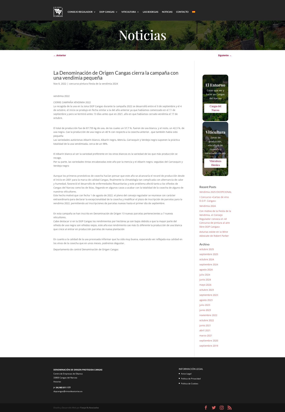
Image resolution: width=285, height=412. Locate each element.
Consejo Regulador (80, 11)
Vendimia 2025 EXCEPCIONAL (215, 191)
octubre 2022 (206, 320)
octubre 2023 (206, 289)
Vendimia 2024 (207, 205)
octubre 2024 (206, 259)
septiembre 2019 (208, 345)
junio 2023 (205, 310)
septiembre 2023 (208, 294)
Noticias (167, 11)
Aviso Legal (186, 373)
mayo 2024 (205, 284)
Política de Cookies (189, 383)
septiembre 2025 (208, 254)
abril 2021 (204, 330)
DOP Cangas (106, 11)
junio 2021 (205, 325)
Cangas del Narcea (215, 108)
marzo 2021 (205, 335)
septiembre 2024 (208, 264)
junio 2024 (205, 279)
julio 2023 (204, 305)
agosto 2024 (206, 269)
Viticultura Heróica (215, 163)
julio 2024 (204, 274)
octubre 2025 (206, 249)
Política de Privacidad (191, 378)
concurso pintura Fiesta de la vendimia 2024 (93, 83)
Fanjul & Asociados (89, 407)
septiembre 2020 (208, 340)
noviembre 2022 (208, 315)
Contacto (182, 11)
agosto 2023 (206, 300)
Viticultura (128, 11)
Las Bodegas (150, 11)
